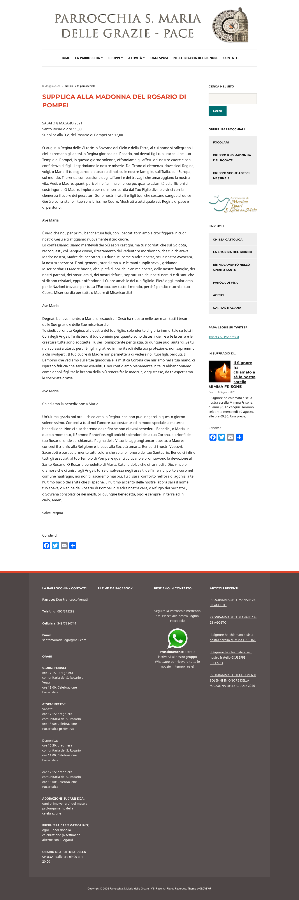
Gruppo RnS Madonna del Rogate (232, 157)
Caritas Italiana (227, 307)
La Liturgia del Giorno (232, 252)
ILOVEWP (205, 888)
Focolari (221, 142)
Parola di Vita (225, 282)
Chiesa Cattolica (228, 239)
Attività (135, 58)
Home (65, 58)
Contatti (231, 58)
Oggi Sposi (159, 58)
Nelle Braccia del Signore (195, 58)
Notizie (69, 86)
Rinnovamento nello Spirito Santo (231, 267)
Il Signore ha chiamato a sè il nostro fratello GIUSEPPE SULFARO (231, 657)
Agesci (218, 295)
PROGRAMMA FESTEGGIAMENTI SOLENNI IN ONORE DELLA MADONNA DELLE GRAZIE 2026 (233, 680)
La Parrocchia (87, 58)
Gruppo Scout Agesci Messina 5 (231, 175)
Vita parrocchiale (85, 86)
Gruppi (114, 58)
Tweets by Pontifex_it (224, 337)
